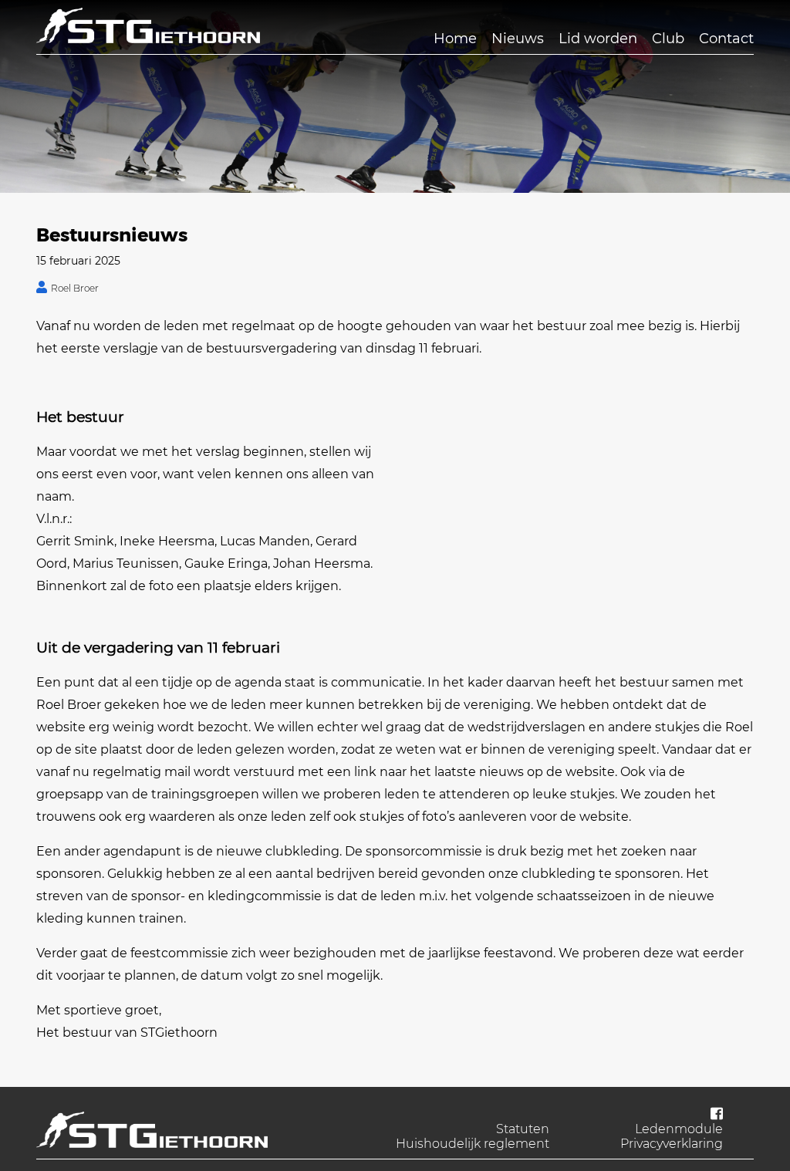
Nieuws (517, 38)
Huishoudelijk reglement (472, 1143)
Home (455, 38)
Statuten (522, 1129)
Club (668, 38)
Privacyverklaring (671, 1143)
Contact (726, 38)
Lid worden (598, 38)
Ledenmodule (679, 1129)
